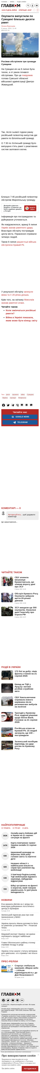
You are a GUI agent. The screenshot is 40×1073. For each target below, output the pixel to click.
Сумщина (30, 394)
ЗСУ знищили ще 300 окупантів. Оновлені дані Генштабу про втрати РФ (26, 611)
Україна (4, 398)
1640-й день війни (9, 10)
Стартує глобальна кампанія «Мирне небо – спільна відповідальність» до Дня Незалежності (26, 970)
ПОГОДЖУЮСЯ (30, 1069)
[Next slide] (37, 10)
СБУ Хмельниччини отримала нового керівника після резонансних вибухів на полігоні (26, 702)
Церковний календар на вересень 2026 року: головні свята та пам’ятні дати (23, 855)
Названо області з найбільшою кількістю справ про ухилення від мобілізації (22, 866)
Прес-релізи (9, 961)
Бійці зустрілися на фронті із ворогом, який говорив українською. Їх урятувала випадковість (24, 889)
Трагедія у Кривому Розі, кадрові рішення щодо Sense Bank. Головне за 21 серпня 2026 (26, 717)
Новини (6, 900)
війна (22, 394)
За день (25, 828)
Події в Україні (11, 667)
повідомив (27, 75)
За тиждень (5, 828)
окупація (13, 398)
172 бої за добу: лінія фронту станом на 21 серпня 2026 (26, 673)
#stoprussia (22, 398)
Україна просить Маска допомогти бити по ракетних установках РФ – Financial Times (19, 925)
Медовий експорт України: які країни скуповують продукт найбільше (18, 935)
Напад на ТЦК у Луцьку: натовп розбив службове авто (24, 687)
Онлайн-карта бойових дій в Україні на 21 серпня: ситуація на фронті (24, 835)
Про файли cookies (8, 1068)
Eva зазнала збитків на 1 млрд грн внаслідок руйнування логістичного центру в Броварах (17, 906)
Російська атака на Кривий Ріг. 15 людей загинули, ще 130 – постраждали (26, 731)
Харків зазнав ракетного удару (16, 227)
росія (8, 394)
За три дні (16, 828)
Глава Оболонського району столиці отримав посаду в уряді (18, 943)
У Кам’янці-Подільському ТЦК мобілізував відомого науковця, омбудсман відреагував (24, 877)
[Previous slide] (34, 10)
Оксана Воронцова (8, 26)
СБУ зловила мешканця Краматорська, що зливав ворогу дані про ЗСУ (25, 582)
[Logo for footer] (10, 995)
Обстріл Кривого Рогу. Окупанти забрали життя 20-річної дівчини (26, 597)
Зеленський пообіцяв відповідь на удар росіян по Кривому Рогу (26, 745)
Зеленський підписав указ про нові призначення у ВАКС (17, 916)
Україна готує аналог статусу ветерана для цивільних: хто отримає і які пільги (19, 952)
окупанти (15, 394)
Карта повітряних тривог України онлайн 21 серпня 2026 (23, 845)
